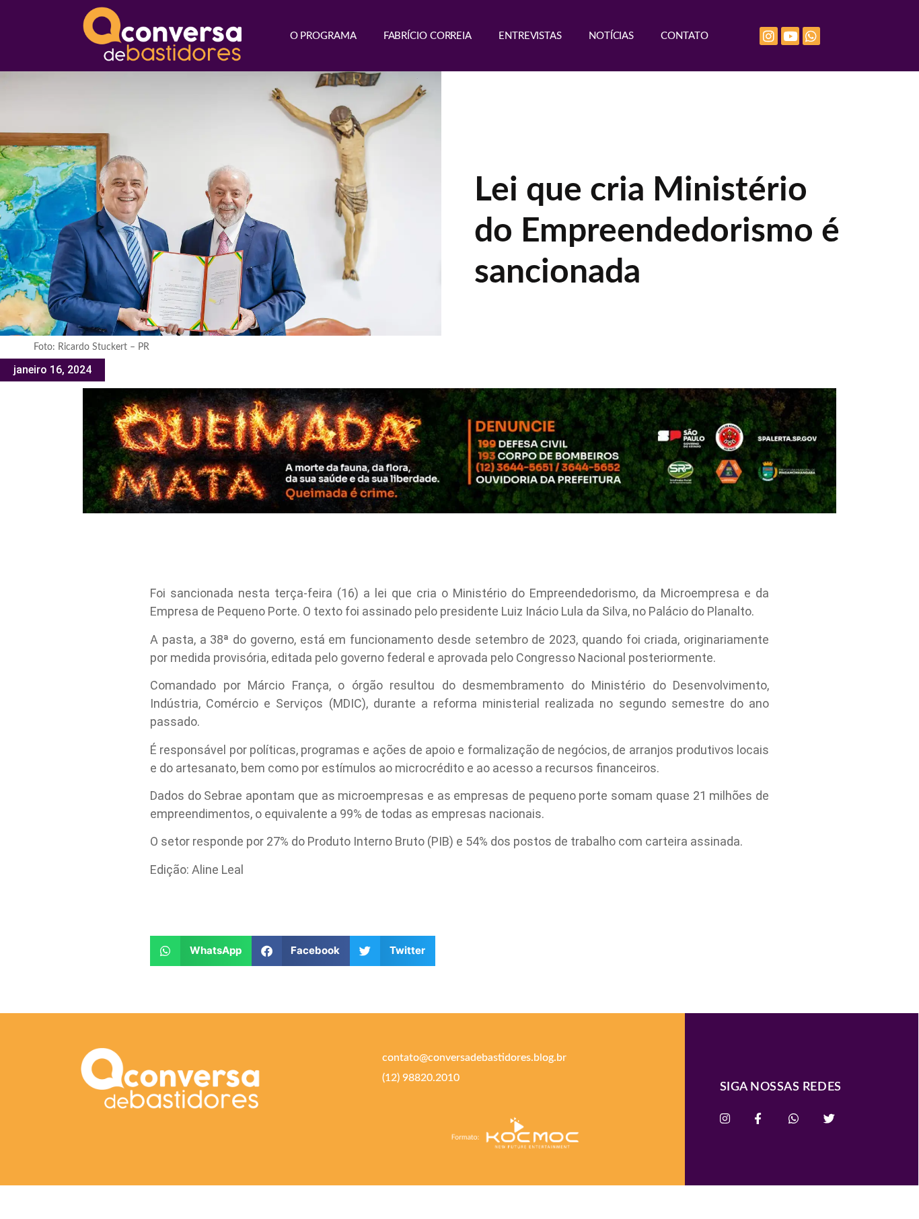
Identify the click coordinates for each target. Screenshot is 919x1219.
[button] (201, 951)
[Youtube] (790, 36)
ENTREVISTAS (530, 36)
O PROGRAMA (323, 36)
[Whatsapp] (812, 36)
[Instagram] (769, 36)
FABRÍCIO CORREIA (427, 36)
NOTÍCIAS (611, 36)
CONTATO (684, 36)
